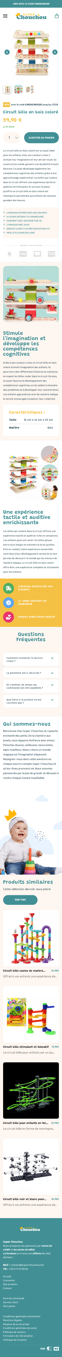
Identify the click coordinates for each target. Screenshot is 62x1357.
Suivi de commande (13, 1298)
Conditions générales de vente (20, 1328)
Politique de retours (14, 1332)
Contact (7, 1288)
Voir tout (20, 900)
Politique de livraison (15, 1340)
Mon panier (9, 1306)
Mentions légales (12, 1320)
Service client (10, 1302)
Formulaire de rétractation (18, 1336)
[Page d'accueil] (31, 16)
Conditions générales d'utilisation (21, 1316)
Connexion (9, 1280)
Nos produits (10, 1284)
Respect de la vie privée (16, 1324)
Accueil (7, 1276)
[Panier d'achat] (57, 16)
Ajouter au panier (41, 138)
